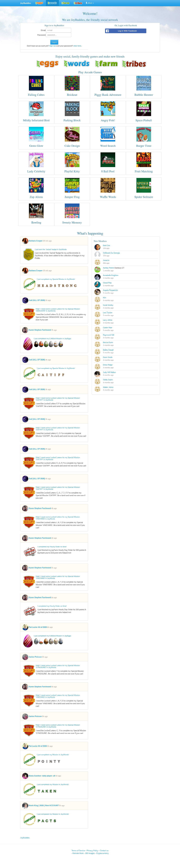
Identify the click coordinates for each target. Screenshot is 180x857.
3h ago (54, 330)
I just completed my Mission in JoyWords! (53, 755)
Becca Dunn (108, 342)
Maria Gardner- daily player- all (42, 776)
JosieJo (106, 260)
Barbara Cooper (35, 241)
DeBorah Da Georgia (111, 253)
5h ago (54, 568)
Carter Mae (107, 327)
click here (77, 46)
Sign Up (52, 46)
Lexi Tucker (107, 313)
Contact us (104, 851)
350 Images (90, 853)
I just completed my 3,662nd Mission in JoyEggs (52, 636)
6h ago (54, 597)
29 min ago (47, 241)
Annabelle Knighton (110, 275)
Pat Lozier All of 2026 (38, 627)
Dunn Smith (107, 357)
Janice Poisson (35, 657)
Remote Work (78, 853)
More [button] (90, 3)
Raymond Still (108, 335)
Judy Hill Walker (109, 372)
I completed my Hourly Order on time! (52, 547)
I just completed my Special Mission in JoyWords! (56, 279)
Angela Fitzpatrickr (110, 290)
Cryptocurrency (102, 853)
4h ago (48, 479)
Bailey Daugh (108, 350)
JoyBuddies (25, 838)
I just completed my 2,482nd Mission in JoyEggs (52, 339)
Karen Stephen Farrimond (40, 330)
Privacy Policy (93, 851)
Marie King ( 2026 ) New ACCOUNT (44, 805)
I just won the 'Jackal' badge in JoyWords (51, 249)
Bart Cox (106, 245)
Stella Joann (108, 380)
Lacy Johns (107, 320)
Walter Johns (108, 387)
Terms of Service (78, 851)
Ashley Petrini (108, 268)
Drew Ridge (107, 365)
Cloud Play (107, 283)
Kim (104, 298)
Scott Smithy (108, 305)
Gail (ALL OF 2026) (37, 300)
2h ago (48, 300)
